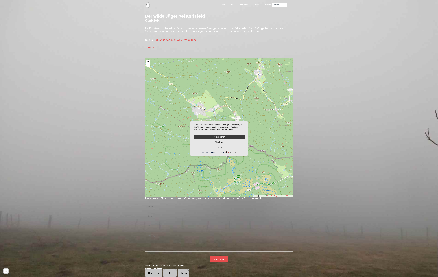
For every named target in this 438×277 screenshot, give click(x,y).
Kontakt (148, 265)
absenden (219, 259)
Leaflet (256, 196)
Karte (224, 5)
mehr (219, 147)
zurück (149, 47)
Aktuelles (244, 5)
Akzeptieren (220, 137)
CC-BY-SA (289, 196)
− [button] (148, 65)
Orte (233, 5)
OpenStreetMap (272, 196)
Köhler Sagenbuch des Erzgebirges (175, 40)
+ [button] (148, 61)
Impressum (158, 265)
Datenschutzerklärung (173, 265)
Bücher (256, 5)
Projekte (267, 5)
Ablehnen (219, 142)
